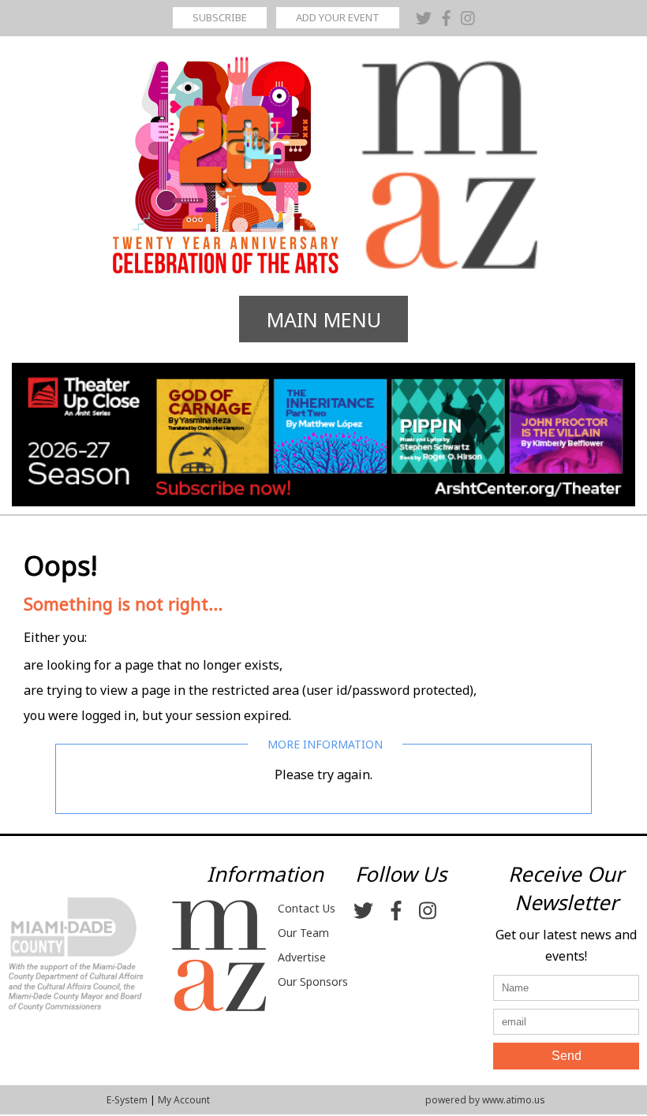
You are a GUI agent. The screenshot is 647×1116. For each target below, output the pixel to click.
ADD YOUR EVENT (338, 17)
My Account (184, 1100)
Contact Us (306, 908)
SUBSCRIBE (220, 17)
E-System (127, 1100)
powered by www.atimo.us (485, 1100)
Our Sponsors (313, 981)
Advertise (302, 957)
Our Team (303, 932)
